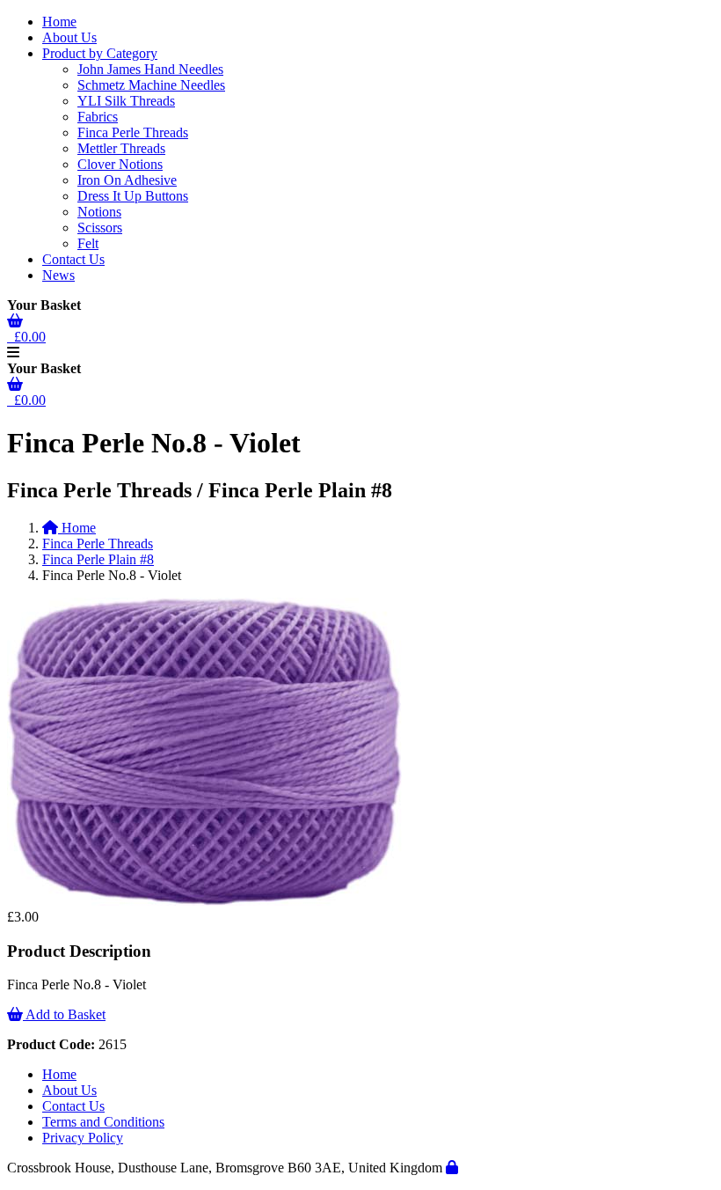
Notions (99, 211)
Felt (87, 243)
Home (59, 21)
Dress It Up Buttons (132, 195)
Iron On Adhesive (127, 180)
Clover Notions (120, 164)
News (58, 275)
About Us (69, 37)
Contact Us (73, 259)
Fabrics (97, 116)
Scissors (99, 227)
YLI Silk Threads (126, 100)
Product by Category (99, 53)
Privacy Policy (82, 1137)
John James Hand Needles (150, 69)
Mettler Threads (121, 148)
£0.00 (26, 336)
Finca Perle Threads (132, 132)
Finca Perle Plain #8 (98, 559)
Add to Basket (64, 1014)
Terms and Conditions (103, 1121)
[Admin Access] (452, 1167)
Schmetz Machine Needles (151, 84)
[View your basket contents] (15, 320)
